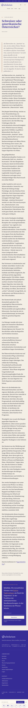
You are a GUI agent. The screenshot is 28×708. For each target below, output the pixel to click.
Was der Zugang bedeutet (8, 663)
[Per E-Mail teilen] (24, 705)
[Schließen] (26, 702)
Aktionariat (5, 681)
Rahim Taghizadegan (7, 669)
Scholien (8, 8)
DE (20, 4)
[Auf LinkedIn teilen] (12, 705)
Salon (12, 8)
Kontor (16, 8)
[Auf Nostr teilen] (16, 705)
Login (19, 8)
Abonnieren (20, 702)
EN (25, 4)
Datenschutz (5, 685)
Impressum (5, 683)
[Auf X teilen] (3, 705)
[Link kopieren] (20, 705)
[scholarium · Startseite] (7, 5)
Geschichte (5, 667)
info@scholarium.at (7, 678)
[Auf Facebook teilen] (7, 705)
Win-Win (4, 658)
